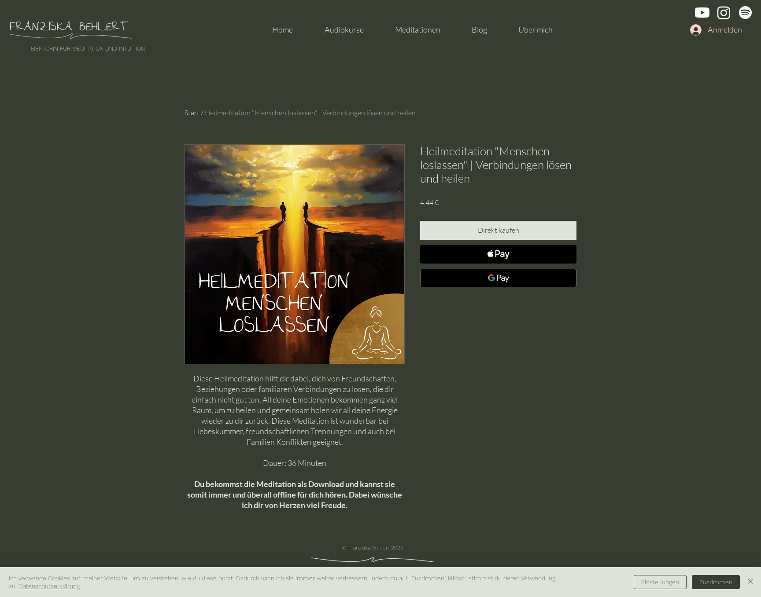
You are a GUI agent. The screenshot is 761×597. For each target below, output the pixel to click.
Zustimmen (715, 582)
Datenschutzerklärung (49, 586)
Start (192, 112)
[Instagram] (723, 12)
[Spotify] (745, 12)
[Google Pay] (498, 278)
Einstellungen (660, 582)
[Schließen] (750, 582)
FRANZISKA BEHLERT (69, 28)
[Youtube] (702, 12)
